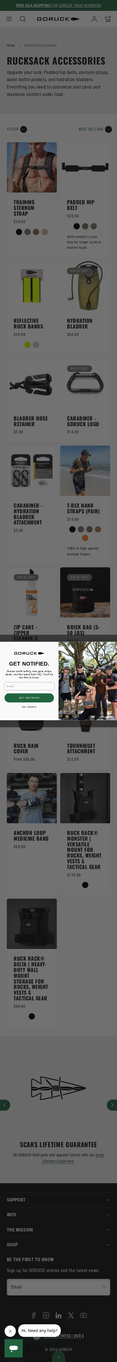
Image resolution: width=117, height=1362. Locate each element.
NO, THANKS (29, 707)
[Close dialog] (111, 647)
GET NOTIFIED (29, 697)
